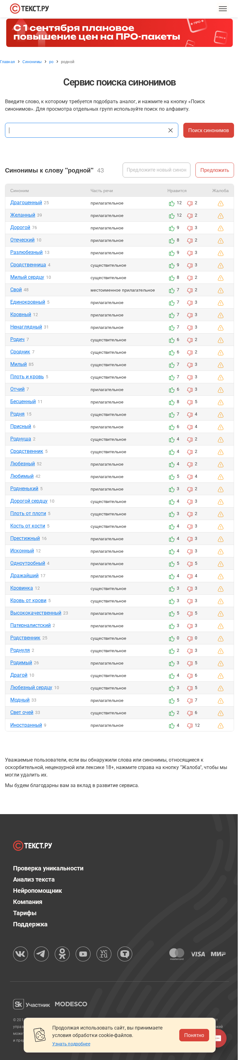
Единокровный (27, 302)
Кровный (20, 314)
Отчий (17, 389)
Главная (7, 61)
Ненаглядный (26, 327)
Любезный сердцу (31, 687)
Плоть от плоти (28, 513)
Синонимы (32, 61)
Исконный (22, 551)
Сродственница (28, 265)
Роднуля (20, 650)
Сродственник (26, 451)
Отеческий (22, 240)
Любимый (22, 476)
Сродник (20, 352)
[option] (119, 33)
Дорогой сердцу (29, 501)
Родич (17, 339)
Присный (20, 426)
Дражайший (24, 575)
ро (51, 61)
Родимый (21, 663)
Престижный (25, 538)
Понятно (194, 1035)
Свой (16, 290)
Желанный (22, 215)
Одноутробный (27, 563)
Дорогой (20, 227)
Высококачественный (35, 613)
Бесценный (23, 401)
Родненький (24, 488)
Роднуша (20, 439)
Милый (18, 364)
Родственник (25, 638)
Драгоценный (26, 202)
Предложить (214, 169)
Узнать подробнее (71, 1044)
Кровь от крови (28, 600)
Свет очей (21, 712)
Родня (17, 414)
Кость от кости (27, 526)
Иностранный (26, 725)
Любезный (22, 464)
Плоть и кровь (27, 377)
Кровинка (21, 588)
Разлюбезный (26, 252)
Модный (20, 700)
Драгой (18, 675)
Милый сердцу (27, 277)
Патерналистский (30, 625)
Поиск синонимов (208, 130)
